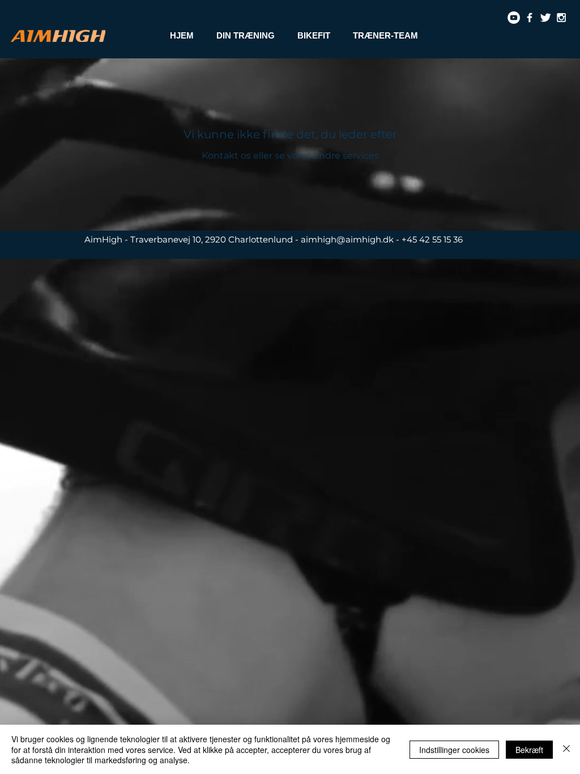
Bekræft (529, 749)
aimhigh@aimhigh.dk (347, 239)
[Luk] (566, 749)
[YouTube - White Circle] (514, 17)
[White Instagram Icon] (561, 17)
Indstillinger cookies (454, 749)
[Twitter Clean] (545, 17)
